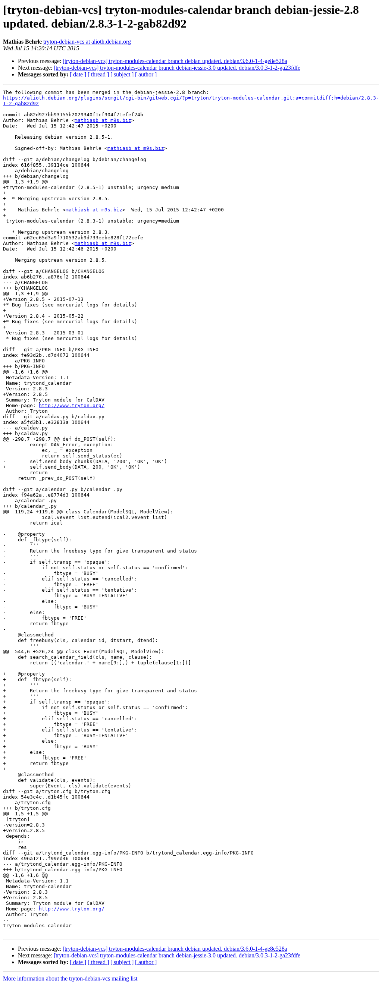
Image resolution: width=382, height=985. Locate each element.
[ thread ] (98, 74)
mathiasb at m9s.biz (103, 120)
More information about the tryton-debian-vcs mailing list (70, 978)
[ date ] (78, 74)
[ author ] (146, 74)
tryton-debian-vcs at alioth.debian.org (87, 41)
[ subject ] (122, 74)
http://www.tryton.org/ (71, 405)
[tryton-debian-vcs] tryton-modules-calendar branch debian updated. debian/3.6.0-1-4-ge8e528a (175, 61)
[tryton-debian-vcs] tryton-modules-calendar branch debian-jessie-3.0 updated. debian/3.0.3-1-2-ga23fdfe (177, 67)
